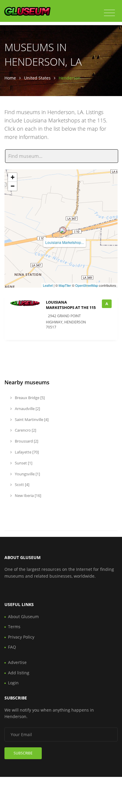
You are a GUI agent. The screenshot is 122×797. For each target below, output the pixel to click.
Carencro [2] (25, 430)
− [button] (13, 186)
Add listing (18, 672)
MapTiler (65, 285)
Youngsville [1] (27, 474)
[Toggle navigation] (109, 13)
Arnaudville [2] (27, 408)
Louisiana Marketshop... (64, 242)
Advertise (17, 662)
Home (10, 78)
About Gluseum (23, 616)
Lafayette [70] (26, 452)
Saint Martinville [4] (31, 419)
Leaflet (48, 285)
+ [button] (13, 177)
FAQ (12, 647)
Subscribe (23, 753)
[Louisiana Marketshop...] (62, 230)
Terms (14, 626)
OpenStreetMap (86, 285)
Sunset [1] (23, 463)
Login (13, 683)
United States (37, 78)
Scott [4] (21, 484)
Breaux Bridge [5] (29, 397)
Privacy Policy (21, 637)
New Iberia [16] (27, 495)
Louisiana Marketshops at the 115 (71, 304)
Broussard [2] (26, 441)
